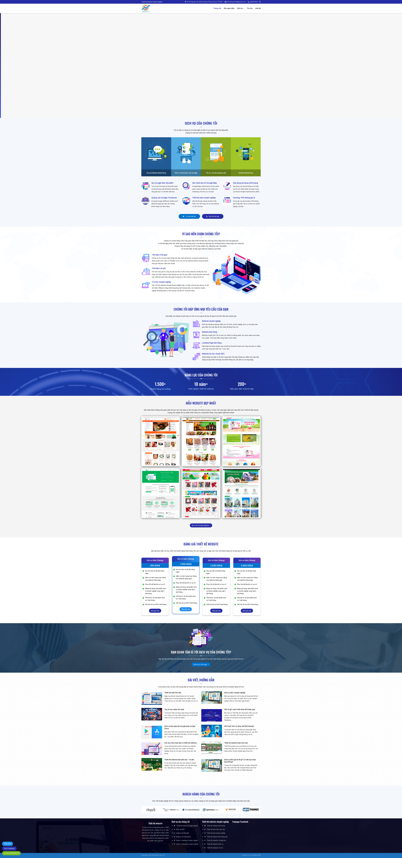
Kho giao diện (229, 8)
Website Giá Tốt (159, 855)
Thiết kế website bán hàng (216, 826)
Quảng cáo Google (182, 833)
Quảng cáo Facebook (183, 837)
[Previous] (11, 65)
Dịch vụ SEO (180, 829)
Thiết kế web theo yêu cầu (216, 829)
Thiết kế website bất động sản (217, 837)
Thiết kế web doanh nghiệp (216, 833)
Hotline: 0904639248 (11, 853)
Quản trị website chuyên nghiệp (187, 840)
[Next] (391, 65)
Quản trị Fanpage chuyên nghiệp (187, 844)
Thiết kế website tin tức (215, 848)
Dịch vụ (240, 8)
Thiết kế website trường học (216, 840)
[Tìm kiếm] (260, 1)
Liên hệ (258, 8)
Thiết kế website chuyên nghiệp (187, 826)
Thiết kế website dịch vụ (215, 844)
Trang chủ (217, 8)
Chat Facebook (9, 848)
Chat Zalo (7, 843)
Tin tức (250, 8)
